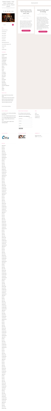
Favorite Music (4, 63)
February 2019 (4, 270)
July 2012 (3, 360)
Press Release (4, 79)
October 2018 (4, 276)
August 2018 (3, 279)
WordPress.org (37, 117)
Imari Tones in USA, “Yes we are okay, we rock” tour (26, 11)
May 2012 (3, 363)
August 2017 (3, 295)
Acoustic (3, 55)
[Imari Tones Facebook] (5, 11)
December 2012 (4, 356)
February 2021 (4, 237)
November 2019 (4, 258)
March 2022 (3, 219)
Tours (24, 17)
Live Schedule (4, 73)
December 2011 (4, 371)
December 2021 (4, 224)
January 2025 (4, 169)
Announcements (4, 57)
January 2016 (4, 314)
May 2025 (3, 163)
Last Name (20, 123)
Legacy (3, 70)
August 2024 (3, 176)
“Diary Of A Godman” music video (7, 102)
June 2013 (3, 350)
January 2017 (4, 304)
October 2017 (4, 292)
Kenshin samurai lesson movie (11, 115)
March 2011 (3, 381)
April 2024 (3, 182)
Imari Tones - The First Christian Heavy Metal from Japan (8, 4)
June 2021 (3, 231)
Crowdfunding (4, 60)
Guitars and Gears (4, 64)
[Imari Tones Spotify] (12, 11)
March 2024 (3, 184)
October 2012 (4, 357)
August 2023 (3, 194)
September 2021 (4, 228)
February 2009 (4, 408)
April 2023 (3, 200)
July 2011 (3, 375)
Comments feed (37, 116)
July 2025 (3, 160)
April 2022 (3, 218)
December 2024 (4, 170)
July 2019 (3, 264)
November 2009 (4, 399)
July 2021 (3, 230)
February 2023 (4, 203)
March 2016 (3, 313)
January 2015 (4, 329)
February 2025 (4, 167)
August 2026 (3, 145)
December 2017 (4, 289)
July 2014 (3, 338)
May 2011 (3, 378)
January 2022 (4, 222)
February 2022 (4, 221)
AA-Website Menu (4, 54)
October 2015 (4, 317)
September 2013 (4, 347)
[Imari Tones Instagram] (9, 11)
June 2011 (3, 377)
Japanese (3, 67)
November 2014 (4, 332)
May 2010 (3, 390)
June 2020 (3, 249)
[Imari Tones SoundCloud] (11, 11)
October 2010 (4, 387)
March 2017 (3, 301)
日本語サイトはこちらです (38, 136)
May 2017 (3, 298)
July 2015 (3, 320)
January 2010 (4, 396)
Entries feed (37, 114)
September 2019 (4, 261)
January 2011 (3, 384)
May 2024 (3, 181)
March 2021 (3, 236)
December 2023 (4, 188)
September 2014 (4, 335)
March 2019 (3, 268)
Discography (4, 61)
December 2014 (4, 331)
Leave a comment (26, 18)
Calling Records (4, 58)
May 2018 (3, 282)
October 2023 (4, 191)
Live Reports (4, 72)
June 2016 (3, 311)
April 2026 (3, 151)
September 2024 (4, 175)
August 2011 (3, 374)
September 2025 (4, 157)
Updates (3, 88)
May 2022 (3, 216)
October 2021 (4, 227)
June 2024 (3, 179)
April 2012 (3, 365)
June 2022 (3, 215)
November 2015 (4, 316)
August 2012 (3, 359)
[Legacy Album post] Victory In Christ (10, 117)
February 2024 (4, 185)
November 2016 (4, 307)
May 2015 (3, 323)
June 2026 (3, 148)
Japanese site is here (38, 135)
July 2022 (3, 213)
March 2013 (3, 353)
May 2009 (3, 405)
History (3, 66)
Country (20, 125)
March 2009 (3, 406)
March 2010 (3, 393)
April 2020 (3, 252)
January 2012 (4, 369)
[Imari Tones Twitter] (3, 11)
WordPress (9, 106)
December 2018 (4, 273)
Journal (3, 69)
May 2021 (3, 233)
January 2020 (4, 255)
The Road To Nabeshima (5, 85)
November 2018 (4, 274)
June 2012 (3, 362)
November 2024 (4, 172)
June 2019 (3, 265)
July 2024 (3, 178)
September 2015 (4, 319)
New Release (4, 76)
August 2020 (4, 246)
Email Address (21, 118)
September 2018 (4, 277)
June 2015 (3, 322)
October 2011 (3, 372)
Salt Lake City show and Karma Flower (7, 99)
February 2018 (4, 286)
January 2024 (4, 187)
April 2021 (3, 234)
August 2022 (3, 212)
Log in (36, 113)
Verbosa (6, 106)
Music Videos (4, 75)
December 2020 (4, 240)
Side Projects (4, 82)
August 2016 (3, 310)
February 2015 (4, 328)
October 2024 (4, 173)
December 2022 (4, 206)
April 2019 (3, 267)
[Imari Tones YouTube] (7, 11)
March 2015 (3, 326)
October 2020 (4, 243)
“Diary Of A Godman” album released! (7, 100)
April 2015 (3, 325)
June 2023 (3, 197)
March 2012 (3, 366)
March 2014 (3, 341)
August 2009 (4, 402)
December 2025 (4, 154)
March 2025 (3, 166)
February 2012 (4, 368)
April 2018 (3, 283)
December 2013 (4, 344)
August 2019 (3, 262)
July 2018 (3, 280)
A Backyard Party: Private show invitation (8, 97)
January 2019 (4, 271)
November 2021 (4, 225)
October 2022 (4, 209)
